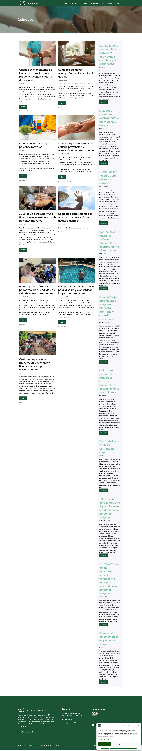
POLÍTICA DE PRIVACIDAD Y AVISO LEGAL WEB (120, 748)
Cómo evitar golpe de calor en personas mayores (108, 638)
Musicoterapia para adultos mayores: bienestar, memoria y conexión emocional (108, 308)
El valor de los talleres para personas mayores (35, 145)
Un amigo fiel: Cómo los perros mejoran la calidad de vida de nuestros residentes (37, 290)
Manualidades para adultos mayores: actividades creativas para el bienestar (108, 55)
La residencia (94, 3)
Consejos (62, 181)
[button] (139, 726)
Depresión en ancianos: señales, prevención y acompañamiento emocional (109, 241)
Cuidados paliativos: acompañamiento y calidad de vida (75, 73)
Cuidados (84, 3)
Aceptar (105, 744)
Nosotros (73, 3)
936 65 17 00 (68, 720)
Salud (67, 326)
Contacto (110, 3)
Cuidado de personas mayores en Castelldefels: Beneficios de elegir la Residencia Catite (35, 364)
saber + (23, 107)
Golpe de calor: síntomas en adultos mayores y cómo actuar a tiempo (75, 217)
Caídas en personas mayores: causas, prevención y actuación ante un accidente (76, 147)
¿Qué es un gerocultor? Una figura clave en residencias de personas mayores (37, 217)
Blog (102, 3)
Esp (118, 3)
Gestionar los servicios (104, 739)
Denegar (118, 744)
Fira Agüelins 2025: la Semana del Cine (107, 447)
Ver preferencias (132, 744)
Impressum (134, 748)
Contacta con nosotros (27, 732)
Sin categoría (31, 111)
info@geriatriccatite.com (72, 723)
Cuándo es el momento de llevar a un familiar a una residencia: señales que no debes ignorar (35, 75)
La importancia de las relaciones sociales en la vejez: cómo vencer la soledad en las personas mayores (109, 578)
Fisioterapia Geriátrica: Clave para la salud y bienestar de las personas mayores (76, 290)
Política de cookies (105, 748)
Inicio (65, 3)
